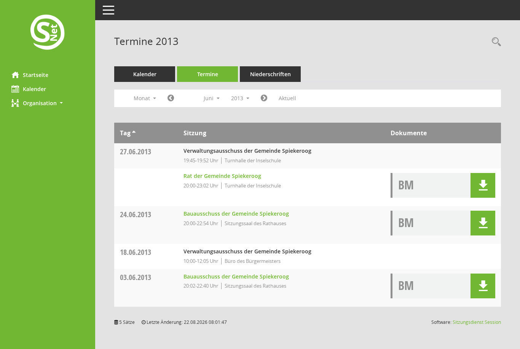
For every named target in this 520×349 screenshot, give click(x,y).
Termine (207, 74)
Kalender (34, 89)
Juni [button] (209, 98)
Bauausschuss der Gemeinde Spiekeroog (236, 213)
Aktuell (287, 98)
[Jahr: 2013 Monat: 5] (171, 98)
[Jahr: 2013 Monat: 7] (264, 98)
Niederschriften (270, 74)
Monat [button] (143, 98)
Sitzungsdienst (477, 322)
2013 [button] (238, 98)
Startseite (35, 74)
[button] (47, 103)
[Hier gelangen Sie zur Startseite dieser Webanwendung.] (47, 33)
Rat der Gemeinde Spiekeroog (222, 175)
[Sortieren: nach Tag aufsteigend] (134, 133)
